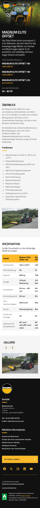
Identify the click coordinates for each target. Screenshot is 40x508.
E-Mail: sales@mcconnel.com (13, 421)
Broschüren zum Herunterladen (14, 449)
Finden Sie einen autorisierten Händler (16, 439)
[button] (16, 5)
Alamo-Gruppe (25, 495)
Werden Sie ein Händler (11, 442)
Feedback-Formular (9, 445)
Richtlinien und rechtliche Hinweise (13, 484)
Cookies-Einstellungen (9, 488)
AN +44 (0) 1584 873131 (11, 418)
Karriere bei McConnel (10, 436)
